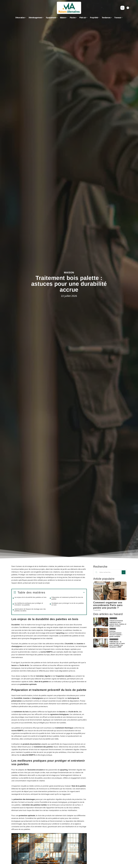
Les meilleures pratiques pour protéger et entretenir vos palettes (28, 604)
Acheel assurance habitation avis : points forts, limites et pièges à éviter (117, 623)
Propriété (113, 618)
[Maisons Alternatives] (69, 8)
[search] (122, 8)
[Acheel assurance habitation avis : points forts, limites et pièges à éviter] (100, 621)
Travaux (112, 628)
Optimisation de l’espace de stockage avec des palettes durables (30, 610)
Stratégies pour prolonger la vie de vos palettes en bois (68, 604)
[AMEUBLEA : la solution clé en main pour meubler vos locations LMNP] (100, 643)
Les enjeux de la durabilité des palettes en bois (30, 597)
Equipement (113, 639)
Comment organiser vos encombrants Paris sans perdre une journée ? (107, 605)
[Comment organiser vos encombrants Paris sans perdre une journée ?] (110, 591)
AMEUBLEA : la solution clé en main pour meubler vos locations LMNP (117, 644)
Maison (69, 272)
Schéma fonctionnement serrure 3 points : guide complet (116, 633)
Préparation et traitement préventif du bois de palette (67, 598)
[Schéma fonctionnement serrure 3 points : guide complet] (100, 632)
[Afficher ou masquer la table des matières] (65, 592)
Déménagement (100, 583)
